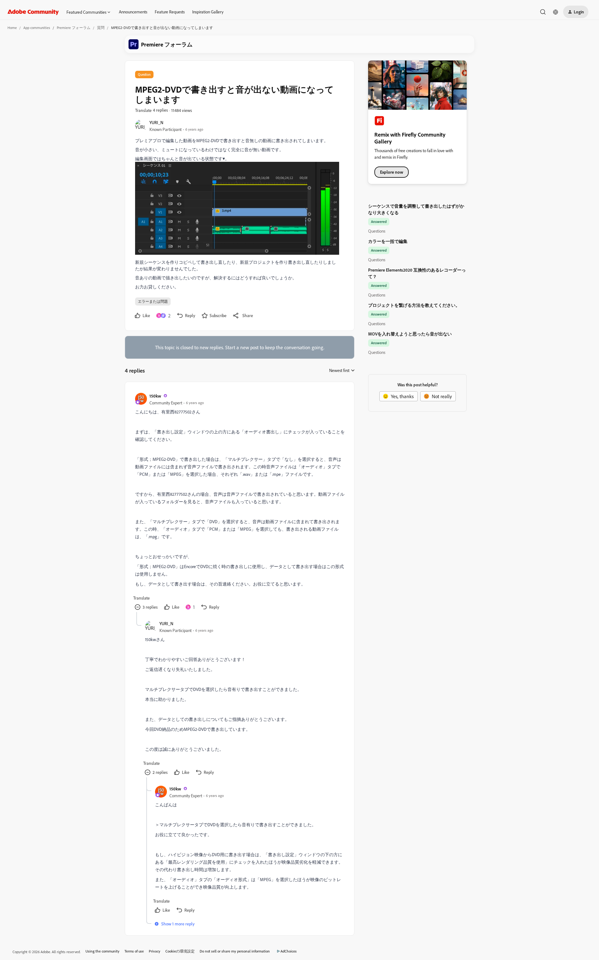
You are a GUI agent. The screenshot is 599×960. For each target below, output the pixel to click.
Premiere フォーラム (73, 27)
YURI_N (156, 122)
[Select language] (556, 12)
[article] (239, 502)
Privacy (154, 951)
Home (12, 27)
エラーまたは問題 (153, 301)
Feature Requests (170, 11)
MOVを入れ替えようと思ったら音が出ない (410, 333)
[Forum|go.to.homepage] (33, 12)
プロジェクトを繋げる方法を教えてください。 (414, 305)
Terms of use (134, 951)
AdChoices (288, 951)
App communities (36, 27)
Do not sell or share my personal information (235, 951)
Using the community (102, 951)
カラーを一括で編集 (387, 241)
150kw (155, 395)
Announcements (133, 11)
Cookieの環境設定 (180, 951)
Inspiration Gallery (207, 11)
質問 (101, 27)
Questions (376, 231)
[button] (575, 12)
